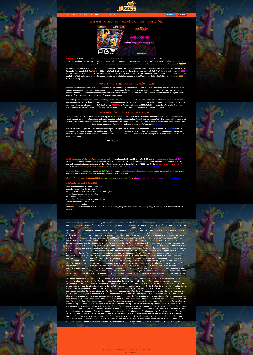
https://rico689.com (120, 330)
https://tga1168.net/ (103, 334)
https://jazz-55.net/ (102, 341)
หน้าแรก (68, 15)
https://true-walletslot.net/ (126, 346)
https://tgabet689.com (142, 344)
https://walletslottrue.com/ (88, 346)
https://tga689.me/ (127, 344)
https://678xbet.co (160, 334)
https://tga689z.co (92, 330)
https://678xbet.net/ (146, 334)
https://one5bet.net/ (109, 337)
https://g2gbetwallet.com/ (150, 341)
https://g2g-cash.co (150, 330)
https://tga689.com (113, 344)
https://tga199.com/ (138, 337)
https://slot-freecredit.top (143, 339)
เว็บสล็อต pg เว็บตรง (172, 178)
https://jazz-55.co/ (74, 341)
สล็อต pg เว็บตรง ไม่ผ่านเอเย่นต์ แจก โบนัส (149, 178)
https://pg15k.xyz (75, 332)
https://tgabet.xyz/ (75, 334)
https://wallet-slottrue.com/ (107, 346)
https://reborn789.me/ (77, 339)
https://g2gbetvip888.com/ (131, 341)
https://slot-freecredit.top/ (164, 346)
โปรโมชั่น (97, 15)
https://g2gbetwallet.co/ (98, 344)
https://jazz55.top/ (177, 339)
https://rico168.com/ (95, 337)
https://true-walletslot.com (162, 339)
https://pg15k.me (175, 330)
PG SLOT (75, 15)
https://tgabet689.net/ (159, 344)
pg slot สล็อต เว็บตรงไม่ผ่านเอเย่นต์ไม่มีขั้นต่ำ (117, 178)
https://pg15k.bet (163, 330)
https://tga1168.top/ (117, 334)
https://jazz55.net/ (91, 339)
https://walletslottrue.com (107, 339)
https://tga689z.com (79, 330)
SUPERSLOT (84, 15)
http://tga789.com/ (89, 334)
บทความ (104, 15)
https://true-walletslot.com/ (145, 346)
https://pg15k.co (87, 332)
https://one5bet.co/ (124, 337)
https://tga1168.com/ (177, 332)
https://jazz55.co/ (115, 341)
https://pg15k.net (99, 332)
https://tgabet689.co (174, 344)
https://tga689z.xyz (106, 330)
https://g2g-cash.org (135, 330)
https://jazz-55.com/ (88, 341)
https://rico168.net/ (80, 337)
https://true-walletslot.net (170, 337)
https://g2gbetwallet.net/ (168, 341)
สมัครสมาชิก (112, 15)
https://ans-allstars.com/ (175, 334)
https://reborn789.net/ (153, 337)
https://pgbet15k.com (113, 332)
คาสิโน (91, 15)
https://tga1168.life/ (131, 334)
